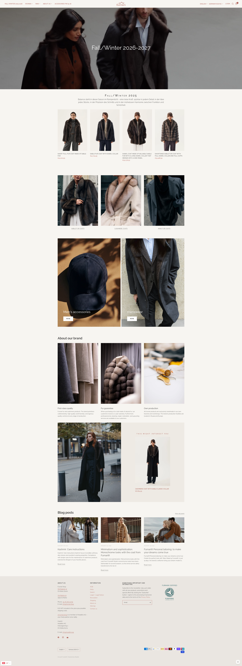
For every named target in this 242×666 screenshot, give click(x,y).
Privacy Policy (145, 597)
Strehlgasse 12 (62, 589)
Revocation (93, 598)
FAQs (91, 589)
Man (37, 4)
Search (92, 592)
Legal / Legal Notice (97, 595)
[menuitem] (14, 4)
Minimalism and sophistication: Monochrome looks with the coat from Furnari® (121, 552)
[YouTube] (69, 638)
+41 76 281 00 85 (68, 602)
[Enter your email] (150, 602)
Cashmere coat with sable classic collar (152, 489)
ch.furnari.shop (62, 615)
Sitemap (92, 606)
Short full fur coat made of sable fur (72, 155)
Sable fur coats (77, 228)
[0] (236, 4)
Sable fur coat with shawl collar (104, 154)
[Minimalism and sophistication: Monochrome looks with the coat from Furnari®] (121, 530)
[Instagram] (64, 637)
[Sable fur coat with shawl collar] (105, 130)
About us (46, 4)
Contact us (93, 609)
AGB (91, 587)
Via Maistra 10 (62, 595)
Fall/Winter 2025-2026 (13, 4)
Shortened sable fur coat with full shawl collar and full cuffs (168, 155)
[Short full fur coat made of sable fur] (72, 130)
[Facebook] (60, 637)
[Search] (233, 4)
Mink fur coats (164, 228)
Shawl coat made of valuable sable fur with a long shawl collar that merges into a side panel (137, 156)
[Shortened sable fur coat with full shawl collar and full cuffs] (169, 130)
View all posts (179, 513)
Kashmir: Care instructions (71, 549)
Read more (61, 564)
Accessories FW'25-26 (63, 4)
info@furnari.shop (68, 604)
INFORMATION (95, 583)
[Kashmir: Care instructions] (78, 530)
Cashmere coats (120, 228)
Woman (28, 4)
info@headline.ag (68, 632)
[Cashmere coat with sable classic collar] (152, 461)
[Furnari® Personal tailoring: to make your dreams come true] (164, 530)
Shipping (93, 600)
